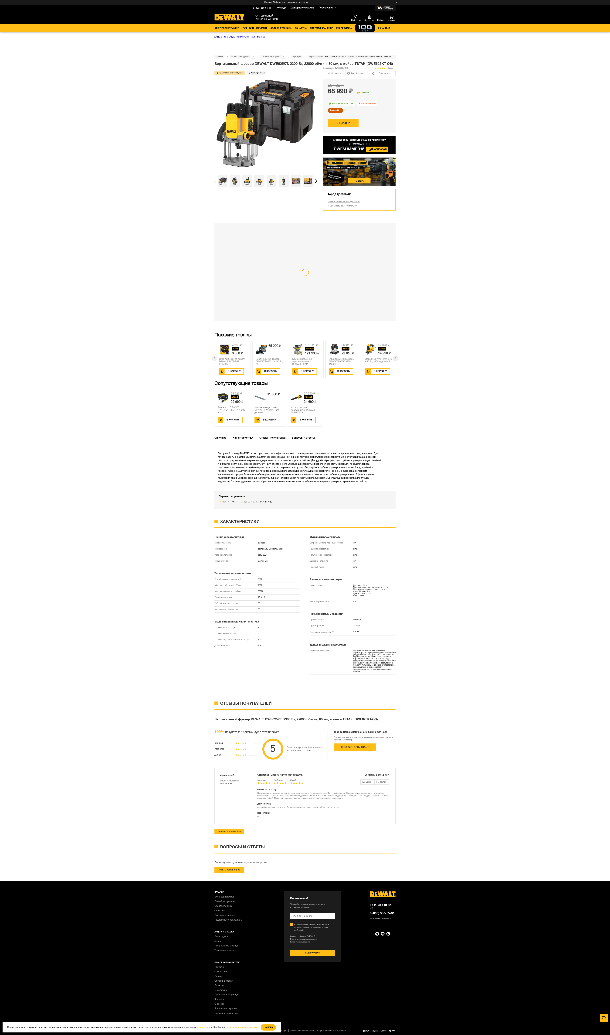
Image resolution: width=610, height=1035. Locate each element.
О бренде (281, 8)
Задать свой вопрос (229, 870)
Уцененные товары (224, 950)
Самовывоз (220, 972)
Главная (219, 56)
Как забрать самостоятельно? (342, 206)
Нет (383, 782)
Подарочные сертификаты (228, 920)
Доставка (219, 967)
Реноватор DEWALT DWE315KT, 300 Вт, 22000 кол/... (231, 410)
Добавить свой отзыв (355, 747)
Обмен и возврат (223, 981)
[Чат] (604, 1018)
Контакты (219, 999)
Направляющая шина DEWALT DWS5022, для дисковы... (266, 410)
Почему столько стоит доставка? (344, 202)
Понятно (268, 1027)
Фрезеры (297, 56)
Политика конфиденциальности (303, 939)
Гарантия (219, 986)
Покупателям (326, 8)
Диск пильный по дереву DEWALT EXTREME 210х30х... (231, 361)
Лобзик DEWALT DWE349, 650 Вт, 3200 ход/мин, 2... (377, 360)
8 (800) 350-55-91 (262, 8)
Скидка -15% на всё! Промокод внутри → (252, 2)
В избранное (357, 73)
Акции (386, 28)
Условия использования (300, 942)
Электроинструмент (226, 28)
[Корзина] (392, 17)
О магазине (220, 990)
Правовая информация (226, 995)
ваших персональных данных (241, 1027)
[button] (215, 181)
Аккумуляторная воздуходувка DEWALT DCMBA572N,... (303, 410)
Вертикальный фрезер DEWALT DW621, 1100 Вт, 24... (267, 361)
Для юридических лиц (302, 8)
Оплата (218, 976)
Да (368, 782)
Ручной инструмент (255, 28)
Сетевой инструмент (271, 56)
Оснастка (301, 28)
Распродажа (344, 28)
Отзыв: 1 (392, 68)
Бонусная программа (225, 1009)
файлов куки (203, 1027)
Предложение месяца (226, 946)
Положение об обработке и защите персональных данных (318, 1031)
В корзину (343, 123)
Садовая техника (280, 28)
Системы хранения (321, 28)
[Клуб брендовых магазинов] (385, 8)
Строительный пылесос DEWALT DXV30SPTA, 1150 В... (339, 361)
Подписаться (312, 953)
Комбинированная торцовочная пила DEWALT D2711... (300, 361)
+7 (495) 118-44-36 (381, 907)
